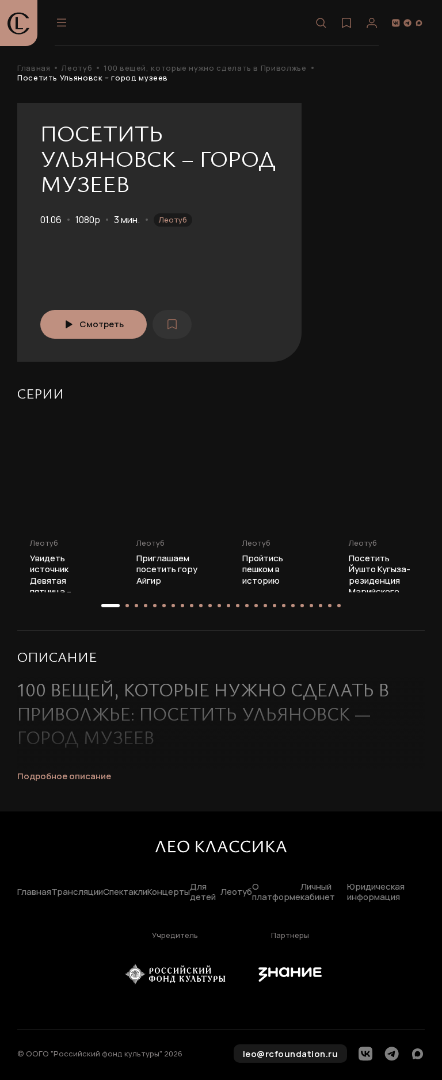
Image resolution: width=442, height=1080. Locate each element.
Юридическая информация (376, 892)
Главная (33, 68)
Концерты (168, 892)
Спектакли (125, 892)
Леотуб (77, 68)
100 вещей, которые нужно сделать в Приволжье (205, 68)
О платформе (276, 892)
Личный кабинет (317, 892)
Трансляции (77, 892)
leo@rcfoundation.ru (290, 1054)
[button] (110, 605)
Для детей (203, 892)
